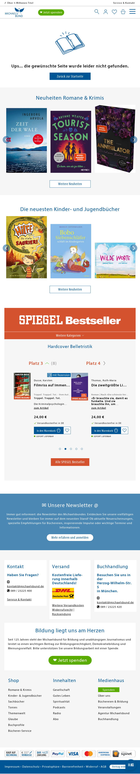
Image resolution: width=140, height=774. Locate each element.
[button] (60, 449)
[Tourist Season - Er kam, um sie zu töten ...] (70, 142)
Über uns (104, 695)
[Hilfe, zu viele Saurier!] (26, 248)
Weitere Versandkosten (68, 605)
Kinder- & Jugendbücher (25, 695)
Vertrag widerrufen (122, 766)
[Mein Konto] (105, 11)
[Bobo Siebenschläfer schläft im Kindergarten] (70, 252)
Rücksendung (61, 614)
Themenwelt (16, 713)
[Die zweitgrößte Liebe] (21, 386)
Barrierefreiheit (72, 766)
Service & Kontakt (124, 2)
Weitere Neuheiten (70, 184)
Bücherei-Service (20, 730)
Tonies (12, 707)
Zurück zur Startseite (70, 76)
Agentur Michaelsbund (114, 713)
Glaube (13, 719)
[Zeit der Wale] (26, 141)
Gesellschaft (61, 690)
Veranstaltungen (109, 707)
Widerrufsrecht (62, 609)
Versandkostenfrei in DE (21, 2)
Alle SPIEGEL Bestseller (70, 462)
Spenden (109, 690)
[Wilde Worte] (115, 261)
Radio (57, 713)
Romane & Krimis (20, 690)
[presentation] (6, 139)
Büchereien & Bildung (113, 701)
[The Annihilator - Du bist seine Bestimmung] (115, 139)
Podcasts (59, 707)
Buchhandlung (108, 719)
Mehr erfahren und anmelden (70, 537)
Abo (56, 719)
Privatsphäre (51, 766)
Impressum (12, 766)
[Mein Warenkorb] (123, 11)
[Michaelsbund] (14, 13)
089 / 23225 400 (21, 590)
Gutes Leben (61, 695)
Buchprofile (16, 725)
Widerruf (92, 766)
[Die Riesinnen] (79, 386)
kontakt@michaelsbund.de (25, 586)
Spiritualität (61, 701)
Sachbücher (16, 701)
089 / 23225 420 (111, 607)
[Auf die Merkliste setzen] (67, 430)
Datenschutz (31, 766)
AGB (103, 766)
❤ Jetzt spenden (51, 12)
